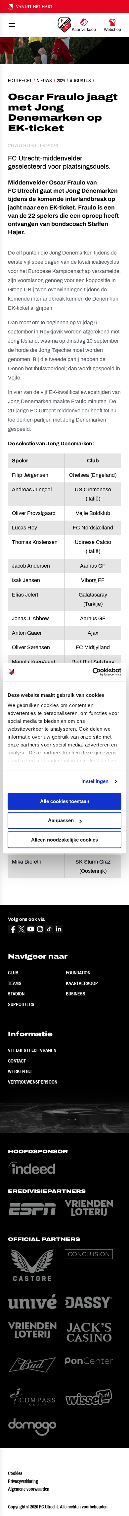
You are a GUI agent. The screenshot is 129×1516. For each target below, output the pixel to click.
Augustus (80, 81)
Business (75, 994)
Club (13, 973)
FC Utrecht (20, 81)
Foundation (78, 973)
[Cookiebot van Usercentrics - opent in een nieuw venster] (92, 672)
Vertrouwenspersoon (32, 1082)
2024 (61, 81)
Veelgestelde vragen (32, 1050)
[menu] (12, 25)
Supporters (21, 1004)
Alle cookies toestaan (64, 801)
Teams (15, 983)
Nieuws (44, 81)
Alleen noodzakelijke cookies (64, 840)
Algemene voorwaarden (28, 1489)
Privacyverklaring (23, 1481)
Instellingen (94, 781)
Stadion (16, 994)
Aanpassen (61, 820)
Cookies (15, 1473)
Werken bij (19, 1071)
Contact (17, 1061)
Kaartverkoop (82, 983)
